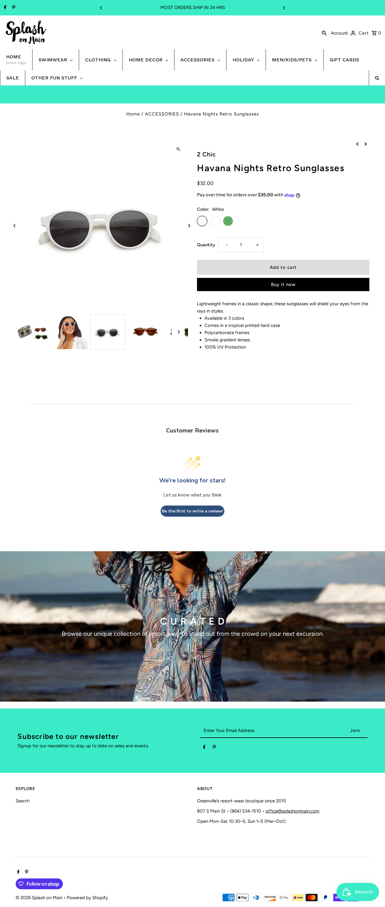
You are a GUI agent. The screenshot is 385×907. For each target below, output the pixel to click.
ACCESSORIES (162, 114)
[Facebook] (4, 8)
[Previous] (101, 7)
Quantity (206, 245)
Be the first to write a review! (192, 511)
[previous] (357, 143)
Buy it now (283, 284)
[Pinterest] (13, 8)
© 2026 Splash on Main (39, 897)
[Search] (324, 32)
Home (133, 114)
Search (22, 801)
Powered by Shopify (87, 897)
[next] (365, 143)
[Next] (283, 7)
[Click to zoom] (178, 149)
